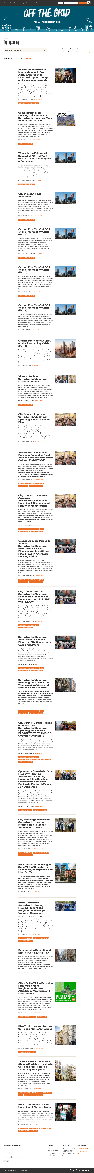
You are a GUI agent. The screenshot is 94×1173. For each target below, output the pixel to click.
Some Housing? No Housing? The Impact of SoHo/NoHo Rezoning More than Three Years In (35, 116)
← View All (6, 38)
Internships (82, 1151)
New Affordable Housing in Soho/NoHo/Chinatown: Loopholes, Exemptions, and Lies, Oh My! (35, 868)
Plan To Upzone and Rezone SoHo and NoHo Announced (35, 1027)
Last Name (6, 1153)
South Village (23, 486)
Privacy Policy (23, 1170)
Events (38, 3)
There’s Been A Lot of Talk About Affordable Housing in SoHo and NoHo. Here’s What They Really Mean (35, 1065)
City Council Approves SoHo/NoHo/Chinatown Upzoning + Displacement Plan (34, 418)
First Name (6, 1149)
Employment (82, 1148)
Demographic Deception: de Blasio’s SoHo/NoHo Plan (35, 951)
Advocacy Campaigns (25, 810)
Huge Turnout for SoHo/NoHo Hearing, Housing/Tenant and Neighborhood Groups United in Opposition (31, 907)
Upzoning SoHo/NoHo (25, 144)
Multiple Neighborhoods (26, 184)
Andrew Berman (38, 401)
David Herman (38, 99)
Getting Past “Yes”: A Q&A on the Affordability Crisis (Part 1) (34, 343)
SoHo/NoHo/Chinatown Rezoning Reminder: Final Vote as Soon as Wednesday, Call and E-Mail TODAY (35, 456)
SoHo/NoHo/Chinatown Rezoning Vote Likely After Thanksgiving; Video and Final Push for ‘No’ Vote (34, 683)
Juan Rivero (38, 180)
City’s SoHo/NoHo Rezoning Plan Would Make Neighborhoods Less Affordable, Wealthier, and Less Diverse (35, 988)
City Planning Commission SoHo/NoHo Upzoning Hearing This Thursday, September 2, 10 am (34, 823)
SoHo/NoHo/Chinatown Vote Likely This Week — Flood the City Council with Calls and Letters (34, 640)
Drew (37, 1124)
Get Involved (30, 3)
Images (67, 2)
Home (5, 3)
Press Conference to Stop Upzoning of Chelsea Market (35, 1106)
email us (72, 1149)
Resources (46, 3)
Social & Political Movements (33, 1095)
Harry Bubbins (37, 1013)
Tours (28, 58)
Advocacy (20, 3)
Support (82, 2)
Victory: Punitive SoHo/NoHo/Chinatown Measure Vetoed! (32, 378)
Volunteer (81, 1153)
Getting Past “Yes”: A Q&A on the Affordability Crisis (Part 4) (34, 231)
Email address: (7, 1157)
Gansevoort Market (38, 1128)
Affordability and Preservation (28, 103)
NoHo (41, 483)
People (48, 1128)
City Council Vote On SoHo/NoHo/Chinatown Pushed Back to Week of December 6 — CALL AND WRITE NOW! (34, 596)
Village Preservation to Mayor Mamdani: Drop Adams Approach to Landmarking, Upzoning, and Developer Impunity (33, 74)
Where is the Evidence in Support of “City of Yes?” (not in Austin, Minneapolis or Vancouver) (34, 157)
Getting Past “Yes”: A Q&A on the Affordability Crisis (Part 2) (34, 307)
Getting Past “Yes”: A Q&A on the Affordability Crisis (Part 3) (34, 269)
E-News (74, 2)
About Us (12, 3)
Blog (60, 2)
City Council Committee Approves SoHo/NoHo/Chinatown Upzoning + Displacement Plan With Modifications (34, 500)
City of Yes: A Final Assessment (29, 195)
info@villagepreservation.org (55, 1155)
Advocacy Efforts (24, 1017)
